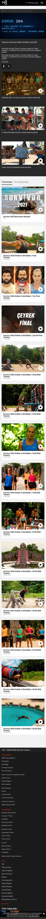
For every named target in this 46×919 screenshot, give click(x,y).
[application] (23, 459)
